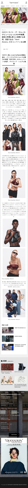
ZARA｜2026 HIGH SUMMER (7, 384)
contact (3, 480)
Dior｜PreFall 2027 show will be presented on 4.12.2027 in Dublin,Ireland (21, 386)
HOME (3, 24)
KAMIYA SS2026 (18, 336)
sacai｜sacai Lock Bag (19, 371)
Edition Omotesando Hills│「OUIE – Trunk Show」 (6, 372)
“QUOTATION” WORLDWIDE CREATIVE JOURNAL (17, 484)
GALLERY (17, 5)
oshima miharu (4, 481)
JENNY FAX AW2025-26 (20, 327)
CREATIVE (13, 5)
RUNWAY (7, 5)
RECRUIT (3, 482)
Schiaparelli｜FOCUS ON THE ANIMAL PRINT (20, 345)
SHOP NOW (14, 434)
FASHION (2, 5)
